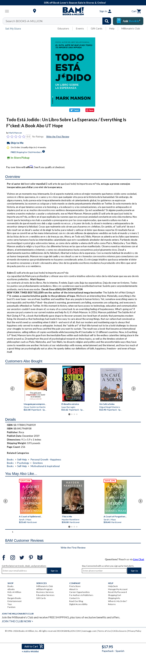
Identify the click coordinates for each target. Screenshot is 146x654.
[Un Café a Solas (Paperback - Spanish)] (111, 384)
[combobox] (59, 21)
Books (10, 459)
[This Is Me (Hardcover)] (73, 497)
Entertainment (14, 601)
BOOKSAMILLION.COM (68, 631)
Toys (9, 604)
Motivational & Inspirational (45, 466)
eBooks (11, 589)
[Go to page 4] (76, 414)
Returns (112, 604)
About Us (73, 589)
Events (80, 28)
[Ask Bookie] (128, 21)
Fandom (11, 607)
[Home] (73, 11)
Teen (9, 595)
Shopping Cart (114, 595)
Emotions (38, 462)
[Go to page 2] (71, 414)
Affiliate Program (44, 589)
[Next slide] (133, 388)
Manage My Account (117, 589)
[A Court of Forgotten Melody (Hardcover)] (116, 497)
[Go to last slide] (12, 388)
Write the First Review (57, 136)
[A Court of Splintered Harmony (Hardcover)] (31, 497)
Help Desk (113, 586)
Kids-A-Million (14, 592)
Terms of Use (104, 631)
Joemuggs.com (89, 631)
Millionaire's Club (130, 28)
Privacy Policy (134, 631)
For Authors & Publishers (81, 595)
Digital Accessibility (78, 604)
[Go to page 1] (69, 414)
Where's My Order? (117, 601)
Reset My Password (117, 592)
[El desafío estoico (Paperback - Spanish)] (73, 383)
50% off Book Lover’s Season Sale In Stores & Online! (75, 2)
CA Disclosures (119, 631)
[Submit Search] (106, 21)
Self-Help (22, 459)
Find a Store (74, 586)
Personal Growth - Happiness (46, 459)
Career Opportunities (79, 592)
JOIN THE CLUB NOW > (17, 621)
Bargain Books (14, 598)
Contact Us (74, 598)
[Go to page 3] (74, 414)
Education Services (45, 595)
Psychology (23, 462)
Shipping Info (114, 598)
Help (111, 28)
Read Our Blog (76, 601)
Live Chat (138, 559)
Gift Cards (96, 28)
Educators (63, 28)
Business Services (45, 592)
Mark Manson (15, 132)
